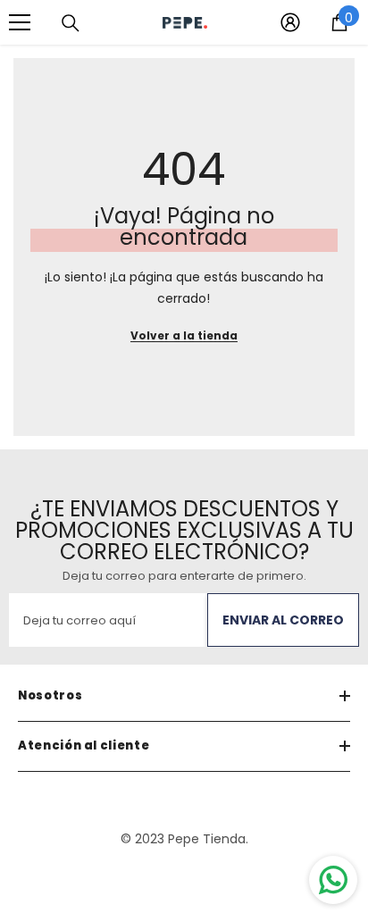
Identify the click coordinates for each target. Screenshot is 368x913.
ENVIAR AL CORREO (283, 620)
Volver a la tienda (184, 335)
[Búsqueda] (70, 23)
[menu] (19, 22)
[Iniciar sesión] (290, 22)
